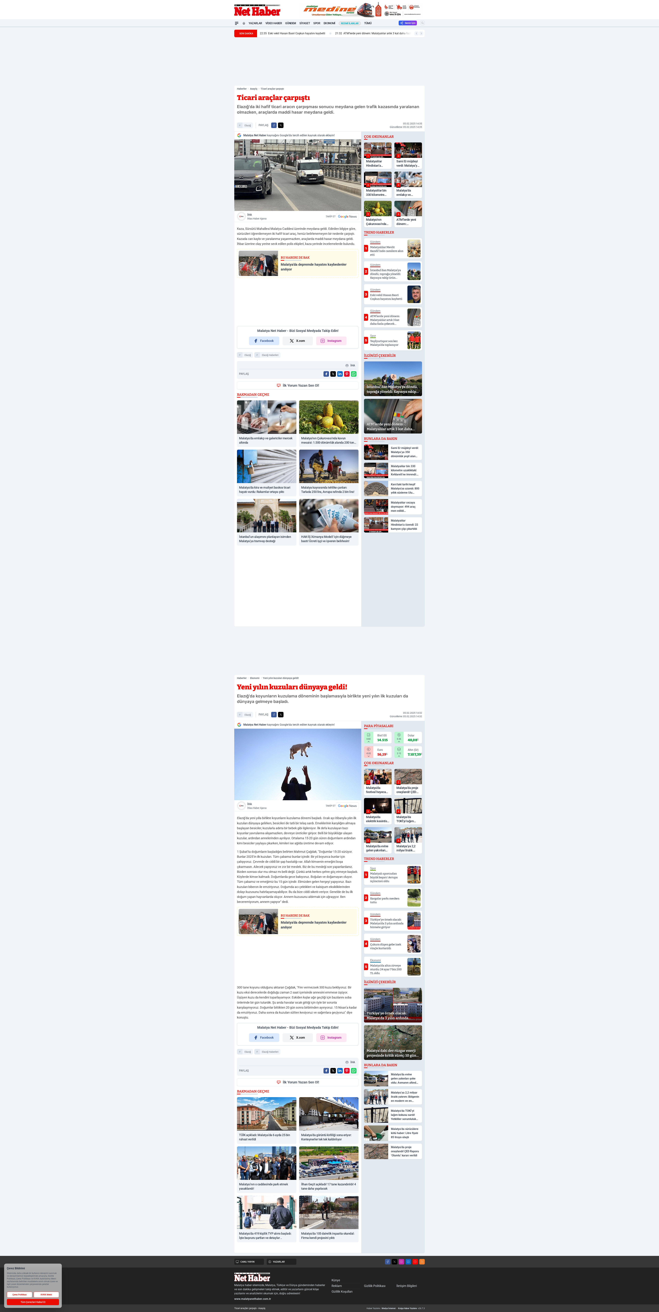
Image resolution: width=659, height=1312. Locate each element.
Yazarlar (255, 23)
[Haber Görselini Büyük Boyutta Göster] (297, 175)
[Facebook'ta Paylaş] (274, 125)
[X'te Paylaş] (281, 125)
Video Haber (273, 23)
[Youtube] (415, 1261)
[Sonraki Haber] (421, 33)
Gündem (290, 23)
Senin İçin (410, 23)
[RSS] (422, 1261)
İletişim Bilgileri (406, 1286)
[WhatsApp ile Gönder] (353, 374)
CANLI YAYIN (247, 1261)
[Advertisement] (218, 78)
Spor (316, 23)
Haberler (242, 88)
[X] (394, 1261)
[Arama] (422, 23)
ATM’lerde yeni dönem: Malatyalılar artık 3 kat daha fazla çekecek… (304, 33)
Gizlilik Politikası (374, 1286)
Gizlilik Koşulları (342, 1291)
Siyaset (304, 23)
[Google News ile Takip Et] (347, 216)
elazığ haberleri (270, 355)
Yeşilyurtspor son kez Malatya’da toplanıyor (389, 33)
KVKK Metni (46, 1294)
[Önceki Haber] (416, 33)
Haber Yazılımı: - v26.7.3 (396, 1308)
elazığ (248, 125)
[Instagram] (401, 1261)
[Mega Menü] (236, 23)
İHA (257, 216)
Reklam (337, 1286)
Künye (336, 1280)
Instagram (334, 341)
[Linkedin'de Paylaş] (340, 374)
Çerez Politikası (20, 1294)
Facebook (267, 341)
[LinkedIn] (408, 1261)
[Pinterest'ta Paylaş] (347, 374)
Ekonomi (329, 23)
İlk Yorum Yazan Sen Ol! (301, 385)
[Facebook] (387, 1261)
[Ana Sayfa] (243, 23)
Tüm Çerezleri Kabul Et (33, 1302)
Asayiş (253, 88)
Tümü (367, 23)
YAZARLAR (279, 1261)
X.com (300, 341)
